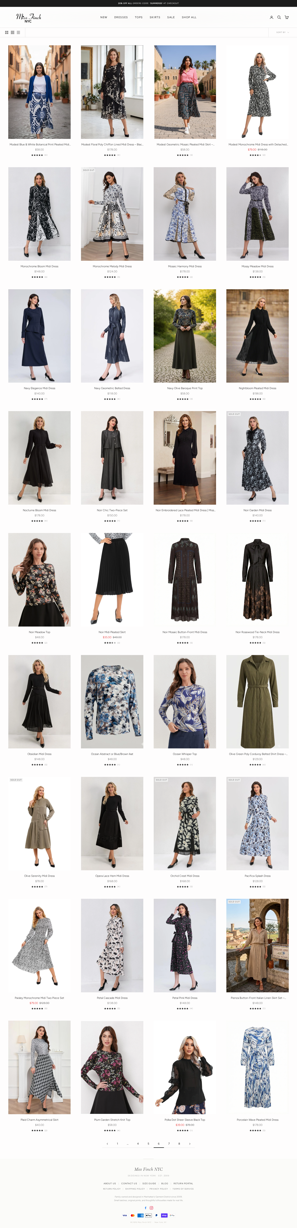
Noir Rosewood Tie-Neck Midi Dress (257, 632)
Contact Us (129, 1183)
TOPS (139, 17)
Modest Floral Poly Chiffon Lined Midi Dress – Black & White (112, 145)
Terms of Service (183, 1189)
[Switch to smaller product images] (12, 32)
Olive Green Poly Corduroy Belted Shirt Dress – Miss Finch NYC (257, 754)
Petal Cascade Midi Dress (112, 998)
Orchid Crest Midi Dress (184, 875)
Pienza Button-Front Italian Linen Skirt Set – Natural (257, 998)
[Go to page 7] (190, 1144)
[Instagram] (151, 1208)
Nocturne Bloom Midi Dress (39, 510)
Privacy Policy (159, 1189)
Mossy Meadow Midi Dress (257, 266)
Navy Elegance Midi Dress (39, 388)
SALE (171, 17)
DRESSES (121, 17)
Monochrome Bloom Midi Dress (39, 266)
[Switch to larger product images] (6, 32)
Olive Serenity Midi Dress (39, 875)
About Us (110, 1183)
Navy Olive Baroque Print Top (185, 388)
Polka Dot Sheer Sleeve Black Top (185, 1119)
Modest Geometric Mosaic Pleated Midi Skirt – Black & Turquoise (185, 145)
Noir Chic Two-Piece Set (112, 510)
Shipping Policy (135, 1189)
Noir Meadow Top (39, 632)
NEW (103, 17)
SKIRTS (155, 17)
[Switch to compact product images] (18, 32)
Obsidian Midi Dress (39, 754)
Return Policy (112, 1189)
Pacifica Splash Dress (258, 875)
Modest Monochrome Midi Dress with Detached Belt (258, 145)
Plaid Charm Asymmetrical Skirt (39, 1119)
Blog (164, 1183)
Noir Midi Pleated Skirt (112, 632)
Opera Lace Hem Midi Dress (112, 875)
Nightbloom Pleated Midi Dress (257, 388)
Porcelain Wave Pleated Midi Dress (257, 1119)
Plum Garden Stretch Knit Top (112, 1119)
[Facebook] (145, 1208)
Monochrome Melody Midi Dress (112, 266)
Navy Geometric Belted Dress (112, 388)
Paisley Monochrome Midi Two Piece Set (39, 998)
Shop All (189, 17)
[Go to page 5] (107, 1144)
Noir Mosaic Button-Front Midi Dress (185, 632)
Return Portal (183, 1183)
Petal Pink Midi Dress (184, 998)
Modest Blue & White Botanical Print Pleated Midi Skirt (39, 145)
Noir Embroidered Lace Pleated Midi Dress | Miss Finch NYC (185, 511)
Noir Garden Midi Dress (258, 510)
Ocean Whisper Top (185, 754)
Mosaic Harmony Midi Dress (185, 266)
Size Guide (149, 1183)
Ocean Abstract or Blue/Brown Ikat (112, 754)
